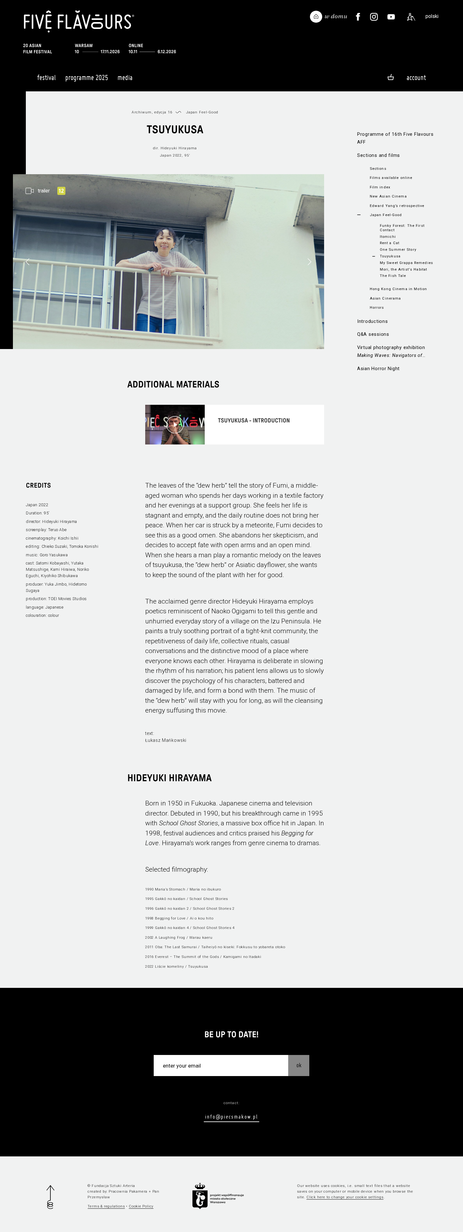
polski (432, 16)
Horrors (377, 307)
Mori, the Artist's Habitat (403, 269)
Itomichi (388, 236)
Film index (380, 187)
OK (298, 1065)
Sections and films (378, 155)
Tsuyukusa (390, 256)
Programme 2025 (86, 77)
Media (125, 77)
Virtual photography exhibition (391, 352)
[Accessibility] (411, 17)
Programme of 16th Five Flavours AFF (395, 138)
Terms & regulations (106, 1206)
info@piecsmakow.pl (231, 1116)
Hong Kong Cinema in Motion (398, 289)
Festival (46, 77)
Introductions (372, 321)
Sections (378, 168)
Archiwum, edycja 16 (152, 112)
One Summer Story (398, 249)
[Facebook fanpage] (357, 17)
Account (416, 77)
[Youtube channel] (391, 17)
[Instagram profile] (374, 17)
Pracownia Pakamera (128, 1191)
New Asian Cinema (388, 196)
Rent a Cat (389, 243)
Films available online (391, 177)
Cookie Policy (141, 1206)
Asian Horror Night (378, 368)
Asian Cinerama (385, 298)
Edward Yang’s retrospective (397, 205)
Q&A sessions (373, 334)
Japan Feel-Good (386, 215)
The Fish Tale (393, 275)
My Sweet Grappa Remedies (406, 263)
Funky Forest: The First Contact (402, 227)
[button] (309, 261)
